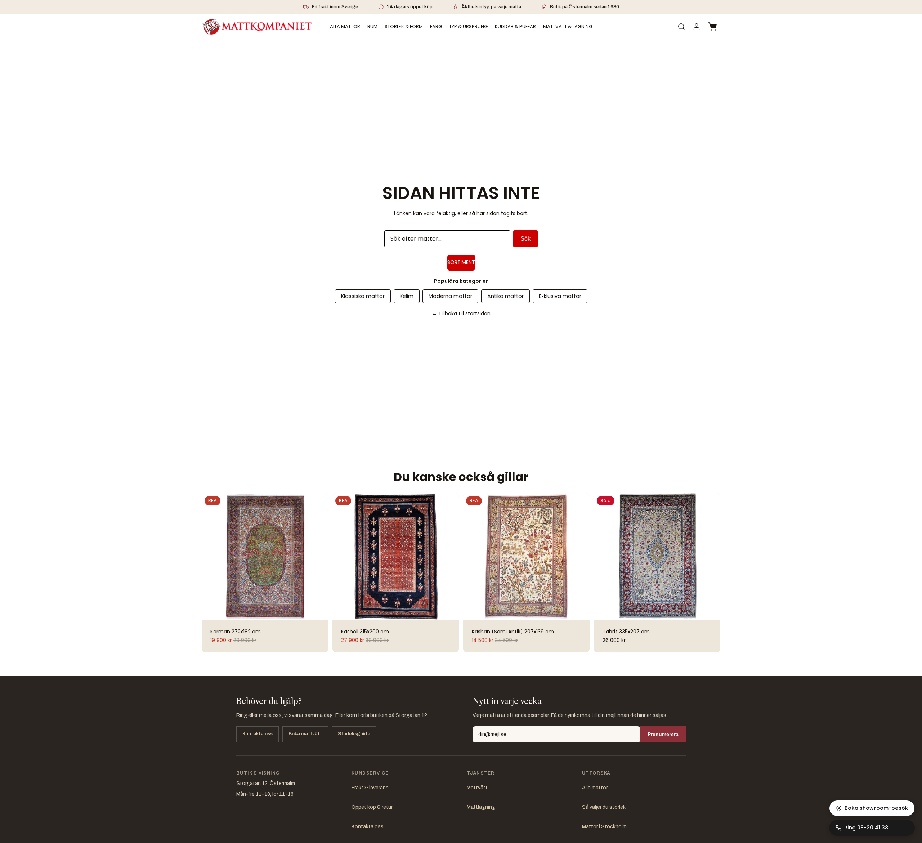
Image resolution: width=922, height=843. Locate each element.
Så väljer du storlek (604, 807)
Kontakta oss (257, 733)
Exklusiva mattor (560, 296)
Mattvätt (477, 787)
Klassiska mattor (363, 296)
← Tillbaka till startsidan (461, 313)
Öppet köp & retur (372, 807)
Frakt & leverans (370, 787)
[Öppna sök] (681, 27)
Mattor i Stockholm (604, 826)
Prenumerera (663, 734)
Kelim (406, 296)
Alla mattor (595, 787)
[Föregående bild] (211, 556)
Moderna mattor (450, 296)
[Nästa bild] (318, 556)
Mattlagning (481, 807)
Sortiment (461, 262)
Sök (525, 239)
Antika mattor (505, 296)
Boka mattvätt (305, 733)
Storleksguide (354, 733)
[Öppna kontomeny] (696, 27)
